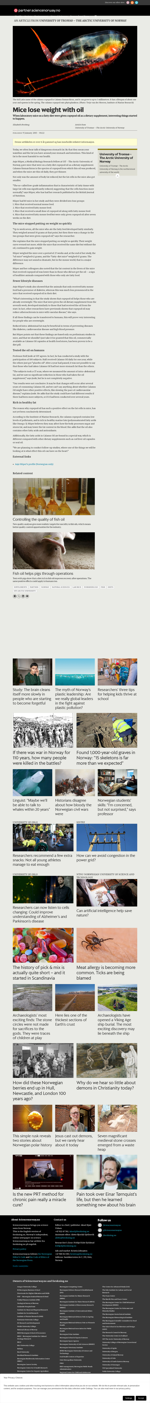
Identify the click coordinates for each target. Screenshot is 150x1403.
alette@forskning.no (65, 1238)
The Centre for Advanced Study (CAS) (116, 1287)
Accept (141, 1398)
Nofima (20, 1349)
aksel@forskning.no (79, 1231)
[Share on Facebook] (15, 596)
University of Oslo (109, 1358)
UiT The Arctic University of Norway (115, 1339)
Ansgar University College (27, 1287)
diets (110, 587)
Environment (41, 16)
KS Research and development (28, 1323)
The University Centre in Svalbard (114, 1336)
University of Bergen (110, 1351)
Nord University (23, 1352)
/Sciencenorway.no (112, 1225)
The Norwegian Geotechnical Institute (116, 1314)
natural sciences (61, 587)
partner (34, 587)
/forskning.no (109, 1235)
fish (103, 587)
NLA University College (25, 1345)
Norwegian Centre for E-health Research (32, 1368)
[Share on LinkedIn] (23, 596)
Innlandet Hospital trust (26, 1306)
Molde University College (26, 1326)
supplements (20, 587)
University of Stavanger (111, 1365)
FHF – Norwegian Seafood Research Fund (32, 1296)
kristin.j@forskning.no (81, 1254)
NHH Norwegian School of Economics (31, 1333)
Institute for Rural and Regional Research (32, 1310)
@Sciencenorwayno (112, 1230)
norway (45, 587)
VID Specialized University (112, 1368)
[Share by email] (27, 596)
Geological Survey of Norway (27, 1303)
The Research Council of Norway (114, 1332)
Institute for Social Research (27, 1313)
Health (18, 16)
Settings (128, 1398)
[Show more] (117, 176)
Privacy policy (19, 1249)
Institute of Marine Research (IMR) (30, 1316)
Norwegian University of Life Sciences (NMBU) (77, 1344)
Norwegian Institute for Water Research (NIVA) (77, 1302)
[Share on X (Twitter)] (19, 596)
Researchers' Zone (79, 16)
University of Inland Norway (112, 1355)
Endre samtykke (20, 1266)
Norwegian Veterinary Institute (71, 1347)
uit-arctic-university (25, 591)
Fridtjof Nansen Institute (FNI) (28, 1300)
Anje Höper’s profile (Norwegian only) (34, 464)
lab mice (77, 587)
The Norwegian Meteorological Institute (117, 1317)
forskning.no (91, 587)
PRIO (62, 1363)
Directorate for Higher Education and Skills (33, 1293)
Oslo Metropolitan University (71, 1360)
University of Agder (109, 1348)
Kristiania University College (28, 1320)
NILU (19, 1342)
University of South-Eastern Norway (115, 1361)
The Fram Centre (108, 1296)
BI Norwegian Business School (28, 1290)
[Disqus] (75, 629)
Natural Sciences (59, 16)
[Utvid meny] (96, 16)
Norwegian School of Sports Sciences (74, 1338)
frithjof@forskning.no (65, 1246)
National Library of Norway (27, 1330)
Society (28, 16)
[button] (128, 2)
